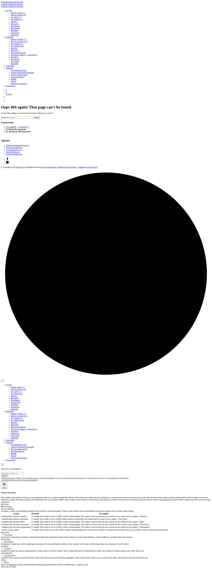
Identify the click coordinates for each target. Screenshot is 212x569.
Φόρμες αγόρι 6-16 (18, 15)
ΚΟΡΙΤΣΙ (9, 37)
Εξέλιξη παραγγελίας (19, 75)
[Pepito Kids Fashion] (7, 163)
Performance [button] (6, 539)
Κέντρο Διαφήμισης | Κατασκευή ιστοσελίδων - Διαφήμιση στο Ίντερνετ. (69, 167)
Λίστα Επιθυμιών (18, 77)
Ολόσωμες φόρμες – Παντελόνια (24, 55)
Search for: (5, 117)
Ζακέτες (14, 22)
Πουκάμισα (15, 26)
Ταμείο (13, 81)
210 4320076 (11, 127)
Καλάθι (14, 79)
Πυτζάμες (14, 31)
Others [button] (3, 560)
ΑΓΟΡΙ (9, 11)
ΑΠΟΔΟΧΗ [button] (6, 480)
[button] (6, 90)
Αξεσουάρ (15, 61)
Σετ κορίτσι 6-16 (17, 46)
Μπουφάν (14, 35)
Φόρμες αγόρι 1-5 (18, 13)
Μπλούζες (15, 24)
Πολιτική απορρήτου (19, 84)
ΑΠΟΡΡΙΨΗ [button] (32, 480)
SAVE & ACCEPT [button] (8, 567)
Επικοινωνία (11, 86)
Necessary (8, 507)
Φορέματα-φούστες (18, 53)
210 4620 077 (23, 127)
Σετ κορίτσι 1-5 (17, 44)
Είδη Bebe (10, 66)
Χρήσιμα (9, 68)
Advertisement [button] (6, 553)
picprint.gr (20, 167)
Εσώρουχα (15, 33)
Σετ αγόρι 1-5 (16, 17)
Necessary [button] (5, 504)
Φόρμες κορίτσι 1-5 (18, 39)
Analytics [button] (4, 546)
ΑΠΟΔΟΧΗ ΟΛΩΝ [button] (19, 480)
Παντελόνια (15, 28)
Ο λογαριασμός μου (18, 70)
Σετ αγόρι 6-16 (16, 19)
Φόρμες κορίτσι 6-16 (19, 42)
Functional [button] (5, 532)
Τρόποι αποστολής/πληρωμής (22, 73)
